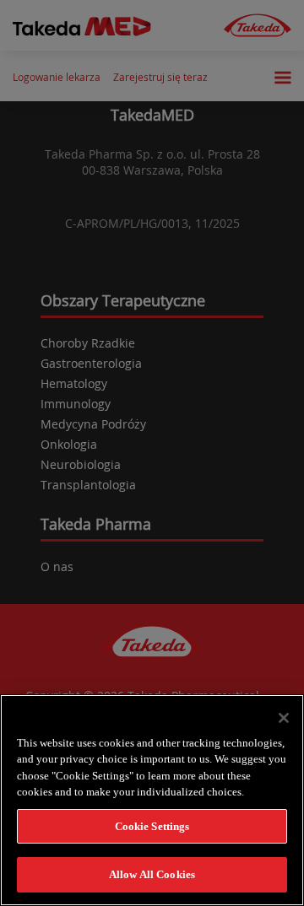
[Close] (283, 717)
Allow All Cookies (152, 874)
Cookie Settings (152, 826)
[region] (152, 800)
